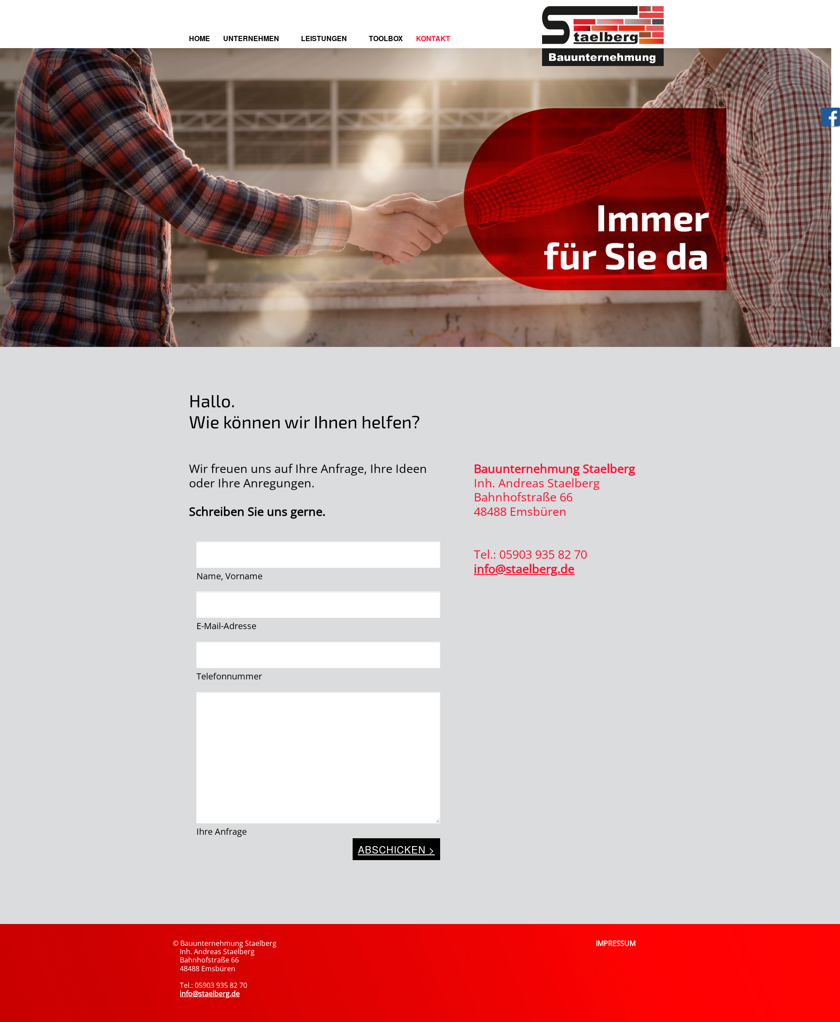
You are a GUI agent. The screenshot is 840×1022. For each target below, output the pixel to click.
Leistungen (324, 38)
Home (199, 38)
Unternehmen (251, 38)
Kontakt (433, 38)
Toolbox (386, 38)
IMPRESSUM (616, 943)
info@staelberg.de (524, 568)
